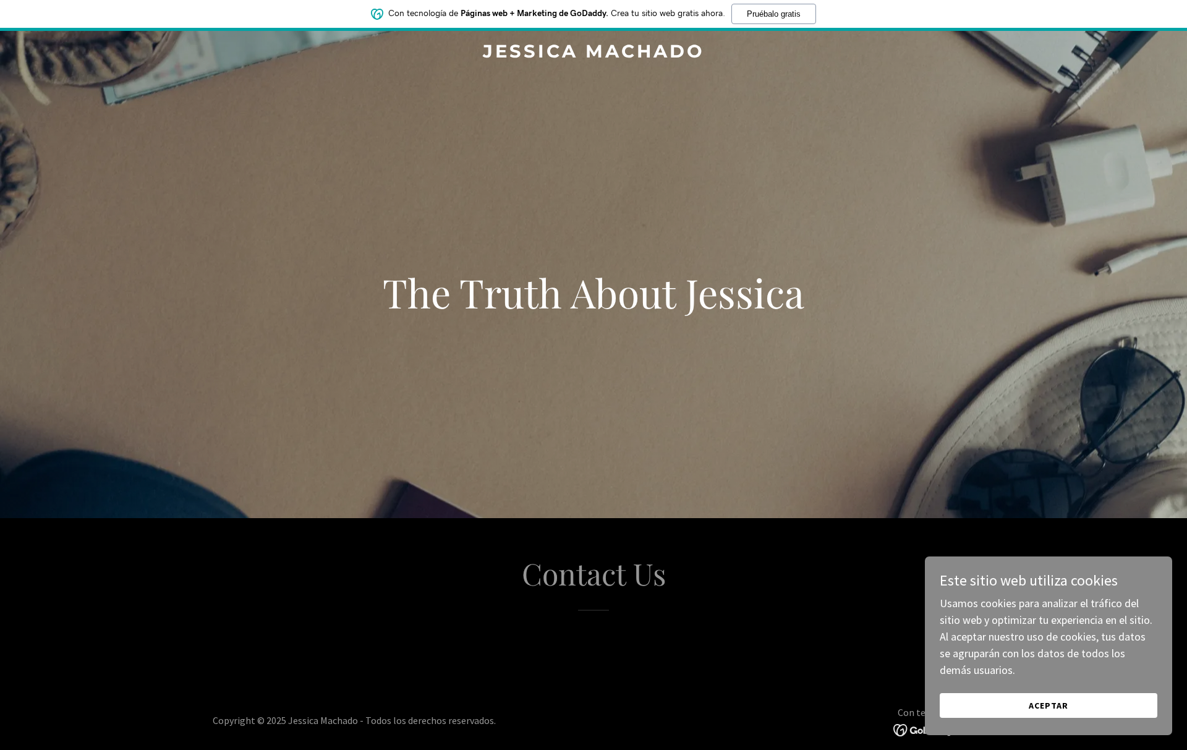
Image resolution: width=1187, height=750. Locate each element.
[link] (593, 53)
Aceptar (1048, 705)
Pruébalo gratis (774, 14)
